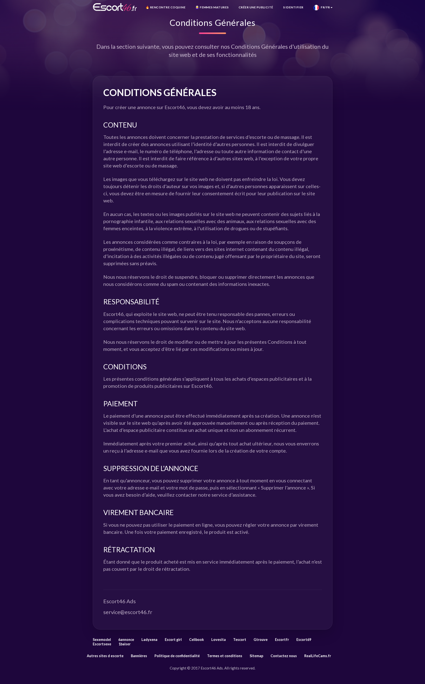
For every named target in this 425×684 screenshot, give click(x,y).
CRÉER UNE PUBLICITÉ (256, 7)
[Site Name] (115, 7)
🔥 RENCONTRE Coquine (165, 7)
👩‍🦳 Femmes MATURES (212, 7)
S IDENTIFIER (293, 7)
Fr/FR (324, 7)
